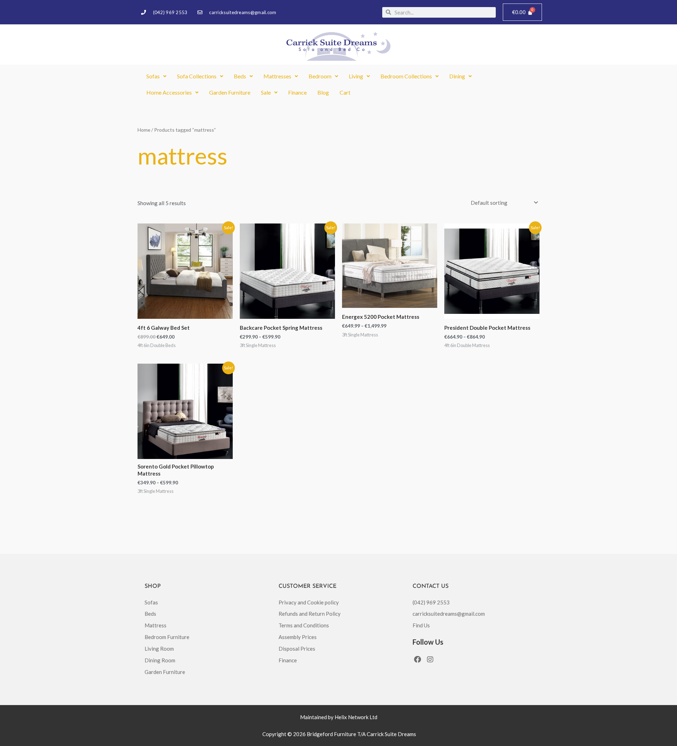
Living (356, 76)
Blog (323, 92)
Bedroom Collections (406, 76)
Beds (240, 76)
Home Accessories (169, 92)
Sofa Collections (196, 76)
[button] (156, 76)
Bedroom (320, 76)
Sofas (153, 76)
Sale (266, 92)
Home (144, 130)
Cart (345, 92)
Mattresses (277, 76)
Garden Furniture (229, 92)
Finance (297, 92)
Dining (457, 76)
